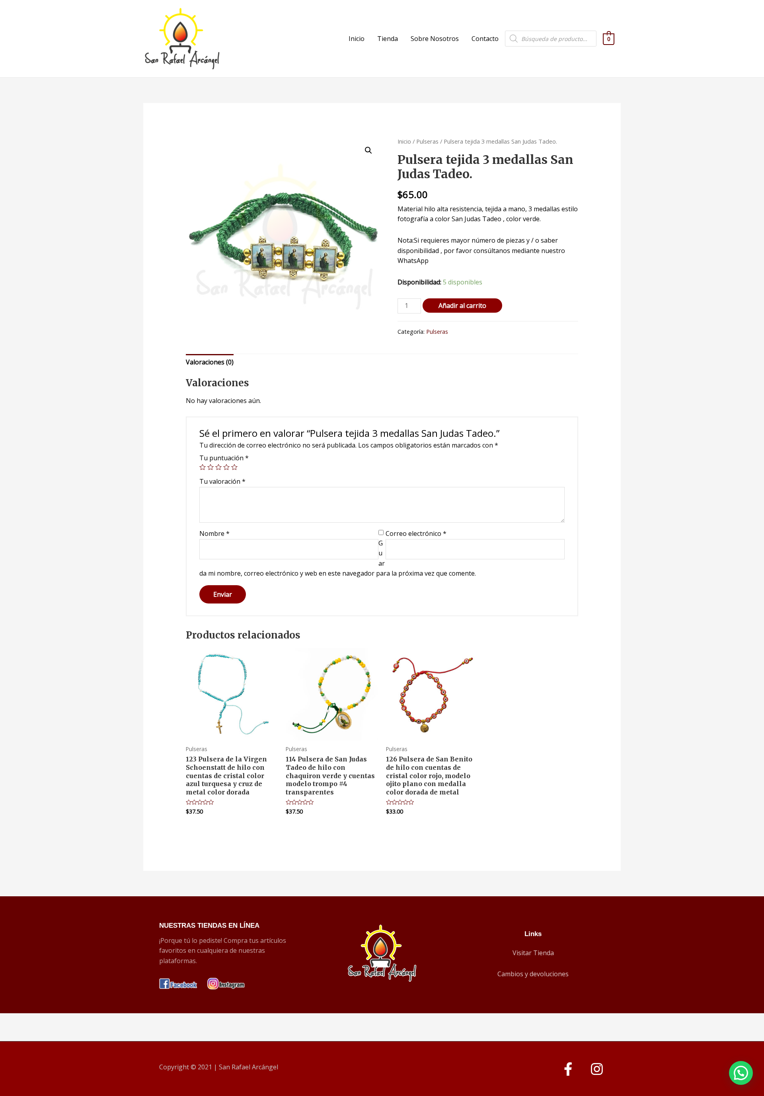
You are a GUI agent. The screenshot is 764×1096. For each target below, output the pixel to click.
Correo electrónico (416, 533)
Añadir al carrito (462, 305)
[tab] (210, 362)
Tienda (387, 38)
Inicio (356, 38)
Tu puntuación (224, 458)
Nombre (214, 533)
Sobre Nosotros (435, 38)
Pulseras (427, 141)
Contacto (485, 38)
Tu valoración (222, 481)
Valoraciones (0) (210, 362)
